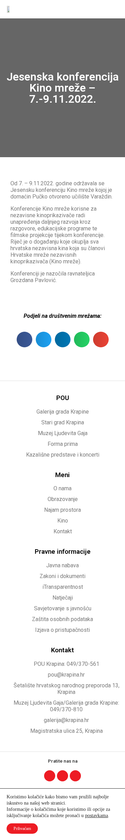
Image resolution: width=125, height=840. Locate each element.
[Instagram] (62, 775)
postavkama (96, 815)
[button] (113, 9)
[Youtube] (75, 775)
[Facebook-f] (49, 775)
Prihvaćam (22, 828)
